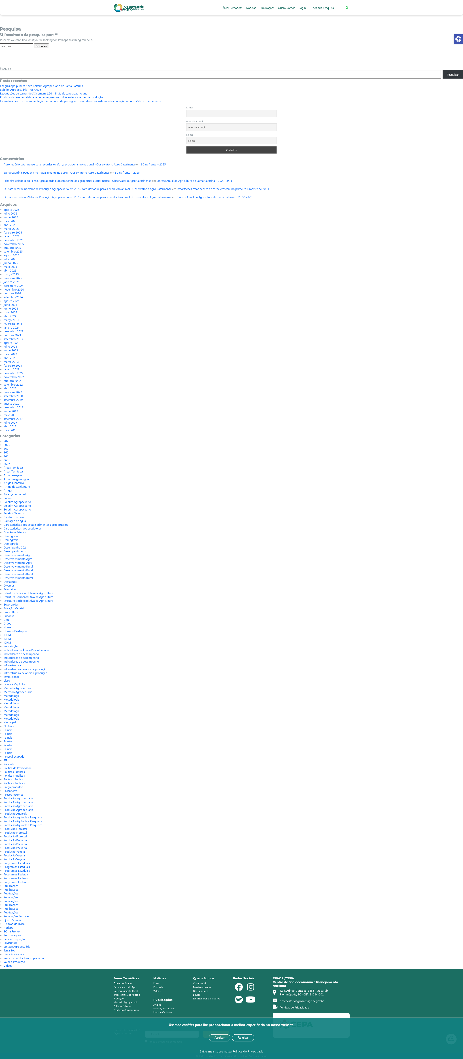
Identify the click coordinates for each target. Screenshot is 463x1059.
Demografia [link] (11, 536)
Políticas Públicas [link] (14, 772)
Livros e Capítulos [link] (15, 684)
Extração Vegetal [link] (14, 608)
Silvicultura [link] (11, 943)
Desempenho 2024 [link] (15, 547)
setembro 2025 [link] (13, 251)
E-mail (189, 107)
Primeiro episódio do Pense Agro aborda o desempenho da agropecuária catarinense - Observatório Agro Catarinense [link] (77, 180)
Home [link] (7, 627)
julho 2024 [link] (10, 304)
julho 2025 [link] (10, 259)
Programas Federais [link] (16, 874)
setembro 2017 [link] (13, 419)
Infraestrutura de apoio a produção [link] (25, 669)
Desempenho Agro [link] (15, 551)
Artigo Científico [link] (14, 483)
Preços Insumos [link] (13, 794)
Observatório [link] (200, 983)
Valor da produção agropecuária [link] (24, 958)
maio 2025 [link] (10, 266)
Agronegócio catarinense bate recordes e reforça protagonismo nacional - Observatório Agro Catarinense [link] (69, 164)
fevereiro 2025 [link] (13, 278)
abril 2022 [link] (10, 388)
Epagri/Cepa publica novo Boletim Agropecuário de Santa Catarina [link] (41, 86)
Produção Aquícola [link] (15, 813)
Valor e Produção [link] (14, 962)
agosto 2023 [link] (11, 342)
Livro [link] (7, 680)
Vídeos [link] (8, 965)
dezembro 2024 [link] (14, 285)
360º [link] (7, 464)
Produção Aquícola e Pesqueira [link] (23, 817)
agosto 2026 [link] (11, 209)
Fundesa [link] (9, 616)
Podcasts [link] (9, 764)
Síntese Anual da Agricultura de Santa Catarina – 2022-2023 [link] (194, 180)
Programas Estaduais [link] (17, 863)
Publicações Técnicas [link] (16, 916)
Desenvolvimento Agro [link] (18, 555)
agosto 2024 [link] (11, 301)
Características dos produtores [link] (23, 528)
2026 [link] (7, 445)
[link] (458, 39)
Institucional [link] (11, 676)
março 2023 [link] (11, 361)
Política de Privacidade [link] (17, 768)
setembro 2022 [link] (13, 384)
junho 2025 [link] (11, 263)
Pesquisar (6, 68)
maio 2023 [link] (10, 354)
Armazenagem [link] (13, 475)
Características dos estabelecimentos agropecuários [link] (36, 524)
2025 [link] (7, 441)
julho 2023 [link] (10, 346)
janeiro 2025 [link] (12, 282)
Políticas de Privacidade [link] (294, 1007)
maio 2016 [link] (10, 430)
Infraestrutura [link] (12, 665)
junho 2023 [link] (11, 350)
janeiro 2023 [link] (12, 369)
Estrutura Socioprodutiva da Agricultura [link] (28, 593)
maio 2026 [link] (10, 221)
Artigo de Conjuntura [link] (17, 486)
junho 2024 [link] (11, 308)
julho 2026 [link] (10, 213)
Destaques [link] (10, 581)
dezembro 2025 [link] (14, 240)
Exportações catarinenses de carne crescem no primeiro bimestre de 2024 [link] (223, 189)
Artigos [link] (8, 490)
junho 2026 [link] (11, 217)
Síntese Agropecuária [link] (17, 946)
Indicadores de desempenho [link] (21, 654)
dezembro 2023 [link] (14, 331)
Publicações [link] (267, 8)
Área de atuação (195, 121)
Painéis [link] (8, 730)
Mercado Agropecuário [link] (18, 688)
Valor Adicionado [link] (14, 954)
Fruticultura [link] (11, 612)
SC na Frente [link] (12, 931)
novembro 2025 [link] (14, 244)
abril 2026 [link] (10, 225)
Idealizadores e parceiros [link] (206, 998)
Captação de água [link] (15, 521)
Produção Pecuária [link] (15, 840)
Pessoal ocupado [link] (14, 756)
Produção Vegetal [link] (15, 851)
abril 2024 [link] (10, 316)
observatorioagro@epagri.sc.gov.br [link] (301, 1001)
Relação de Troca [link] (14, 924)
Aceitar (219, 1038)
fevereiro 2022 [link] (13, 392)
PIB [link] (6, 760)
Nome (189, 134)
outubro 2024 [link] (12, 293)
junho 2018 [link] (11, 411)
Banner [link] (8, 498)
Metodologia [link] (12, 695)
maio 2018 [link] (10, 415)
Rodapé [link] (8, 927)
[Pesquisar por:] (16, 45)
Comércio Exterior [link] (15, 532)
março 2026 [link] (11, 228)
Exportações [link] (11, 604)
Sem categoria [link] (13, 935)
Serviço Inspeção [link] (14, 939)
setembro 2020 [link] (13, 396)
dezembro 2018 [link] (14, 407)
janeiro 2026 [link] (12, 236)
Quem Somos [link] (286, 8)
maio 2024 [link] (10, 312)
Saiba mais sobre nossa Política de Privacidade (231, 1051)
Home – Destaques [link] (15, 631)
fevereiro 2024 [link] (13, 323)
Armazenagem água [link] (16, 479)
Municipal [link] (10, 722)
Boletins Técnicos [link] (14, 513)
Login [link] (302, 8)
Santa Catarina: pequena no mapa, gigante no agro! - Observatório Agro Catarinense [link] (56, 172)
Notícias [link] (251, 8)
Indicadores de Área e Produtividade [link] (26, 650)
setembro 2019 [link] (13, 400)
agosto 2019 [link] (11, 403)
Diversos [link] (9, 585)
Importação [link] (11, 646)
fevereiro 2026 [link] (13, 232)
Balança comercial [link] (15, 494)
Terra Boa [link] (9, 950)
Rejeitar (243, 1038)
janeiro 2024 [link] (12, 327)
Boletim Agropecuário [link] (17, 502)
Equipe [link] (196, 994)
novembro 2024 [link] (14, 289)
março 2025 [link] (11, 274)
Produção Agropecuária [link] (18, 798)
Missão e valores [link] (202, 987)
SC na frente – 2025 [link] (153, 164)
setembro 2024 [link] (13, 297)
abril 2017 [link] (10, 426)
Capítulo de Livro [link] (14, 517)
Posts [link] (156, 983)
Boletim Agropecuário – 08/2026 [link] (20, 89)
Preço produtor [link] (13, 787)
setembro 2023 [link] (13, 339)
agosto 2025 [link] (11, 255)
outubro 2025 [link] (12, 247)
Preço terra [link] (10, 791)
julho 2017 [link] (10, 422)
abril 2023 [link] (10, 358)
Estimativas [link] (11, 589)
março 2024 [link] (11, 320)
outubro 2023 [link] (12, 335)
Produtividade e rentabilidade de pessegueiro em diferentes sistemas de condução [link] (51, 97)
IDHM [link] (7, 635)
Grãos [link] (7, 623)
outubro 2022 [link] (12, 381)
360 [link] (6, 448)
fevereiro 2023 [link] (13, 365)
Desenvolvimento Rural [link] (18, 566)
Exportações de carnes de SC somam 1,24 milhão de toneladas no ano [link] (43, 93)
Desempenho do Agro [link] (125, 987)
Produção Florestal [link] (15, 829)
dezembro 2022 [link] (14, 373)
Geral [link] (7, 619)
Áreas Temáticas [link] (232, 8)
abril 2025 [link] (10, 270)
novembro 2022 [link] (14, 377)
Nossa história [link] (200, 990)
